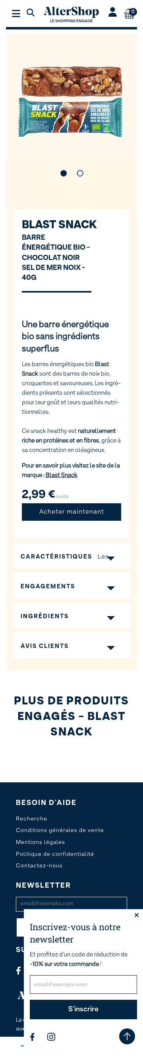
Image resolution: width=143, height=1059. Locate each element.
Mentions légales (40, 842)
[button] (63, 173)
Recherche (31, 819)
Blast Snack (59, 225)
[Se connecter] (112, 13)
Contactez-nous (39, 866)
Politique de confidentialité (55, 854)
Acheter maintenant (71, 512)
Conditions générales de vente (60, 830)
